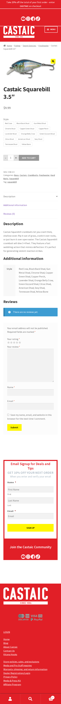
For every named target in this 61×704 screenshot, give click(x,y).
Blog (5, 643)
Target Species (29, 45)
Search (30, 699)
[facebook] (33, 19)
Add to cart (29, 157)
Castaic (23, 175)
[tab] (30, 196)
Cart (47, 696)
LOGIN (6, 632)
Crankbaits (33, 175)
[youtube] (23, 19)
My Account (10, 699)
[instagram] (28, 19)
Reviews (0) (9, 213)
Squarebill (14, 178)
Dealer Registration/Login (16, 673)
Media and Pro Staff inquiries (17, 665)
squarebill (12, 182)
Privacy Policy (10, 676)
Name (11, 387)
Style (6, 119)
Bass (16, 175)
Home (9, 45)
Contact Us (9, 650)
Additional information (15, 205)
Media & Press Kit (12, 680)
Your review (13, 346)
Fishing (17, 45)
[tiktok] (38, 19)
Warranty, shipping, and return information (25, 669)
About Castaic (10, 646)
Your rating (13, 339)
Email (11, 401)
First (9, 494)
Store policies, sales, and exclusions (21, 661)
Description (9, 196)
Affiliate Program (12, 684)
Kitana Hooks (10, 654)
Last (9, 505)
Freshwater (43, 45)
